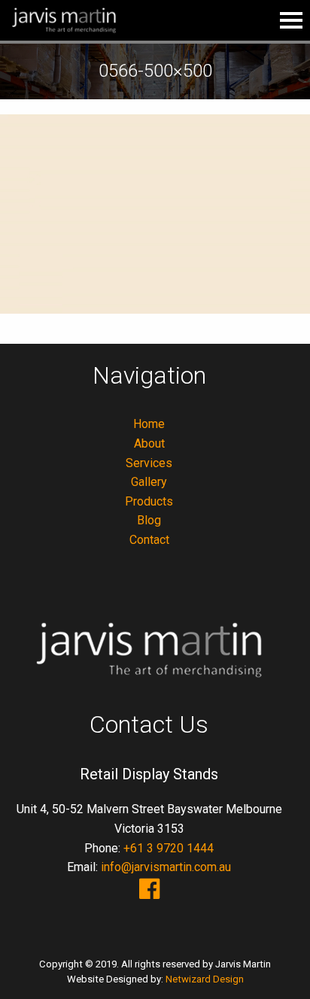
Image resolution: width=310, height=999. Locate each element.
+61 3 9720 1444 (168, 848)
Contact (149, 540)
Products (149, 501)
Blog (149, 520)
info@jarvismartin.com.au (166, 867)
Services (149, 463)
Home (149, 424)
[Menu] (291, 20)
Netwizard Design (205, 979)
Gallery (149, 482)
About (149, 443)
